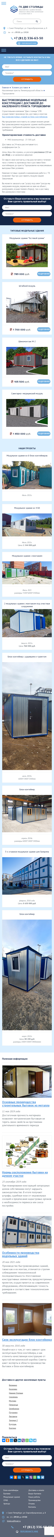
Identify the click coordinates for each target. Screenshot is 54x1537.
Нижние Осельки (16, 1393)
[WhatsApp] (27, 1440)
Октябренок (14, 1408)
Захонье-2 (13, 1420)
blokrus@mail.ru (14, 1521)
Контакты (32, 1507)
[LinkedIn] (19, 1440)
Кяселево (13, 1389)
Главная (5, 87)
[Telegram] (34, 1440)
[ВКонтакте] (3, 1440)
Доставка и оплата (36, 1490)
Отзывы (31, 1503)
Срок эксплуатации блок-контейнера (27, 1339)
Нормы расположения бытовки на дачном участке (25, 1174)
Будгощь (12, 1424)
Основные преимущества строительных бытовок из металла (25, 1103)
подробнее (44, 274)
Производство (34, 1500)
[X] (15, 1440)
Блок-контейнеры (10, 1490)
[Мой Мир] (11, 1440)
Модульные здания (11, 1497)
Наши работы (34, 1497)
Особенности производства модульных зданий (20, 1254)
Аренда (6, 1503)
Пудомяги (13, 1412)
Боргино (12, 1428)
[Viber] (23, 1440)
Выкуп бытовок (34, 1493)
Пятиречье (13, 1404)
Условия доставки (20, 87)
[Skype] (31, 1440)
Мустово (12, 1401)
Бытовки (6, 1493)
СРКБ (5, 1500)
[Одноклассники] (7, 1440)
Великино (13, 1385)
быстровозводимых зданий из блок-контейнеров (24, 116)
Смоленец (13, 1397)
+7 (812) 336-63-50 (28, 38)
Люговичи (13, 1416)
